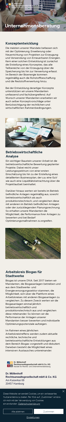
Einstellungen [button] (33, 417)
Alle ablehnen (18, 411)
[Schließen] (61, 393)
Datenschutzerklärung (29, 403)
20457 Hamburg (15, 383)
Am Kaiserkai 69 (15, 380)
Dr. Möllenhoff (14, 373)
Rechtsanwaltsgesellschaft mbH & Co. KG (31, 377)
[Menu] (57, 5)
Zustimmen (48, 411)
